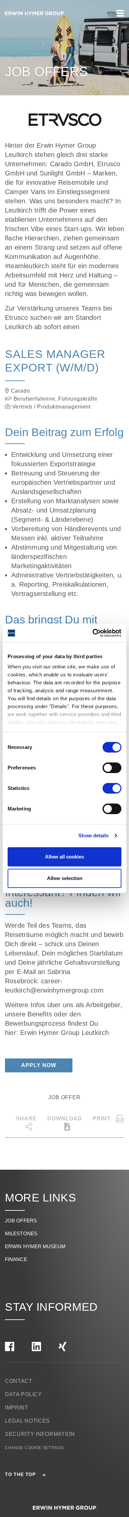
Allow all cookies (64, 856)
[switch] (112, 767)
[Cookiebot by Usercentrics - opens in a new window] (92, 633)
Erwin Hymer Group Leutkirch (65, 1032)
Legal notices (27, 1421)
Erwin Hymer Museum (35, 1246)
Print (101, 1118)
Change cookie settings (34, 1447)
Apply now (38, 1065)
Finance (16, 1259)
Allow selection (64, 878)
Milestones (21, 1233)
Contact (18, 1381)
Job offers (21, 1220)
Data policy (23, 1394)
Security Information (40, 1434)
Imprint (16, 1407)
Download (64, 1118)
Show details (93, 835)
